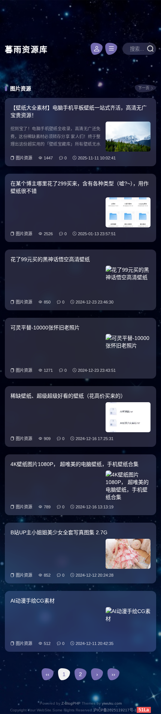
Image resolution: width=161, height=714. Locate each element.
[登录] (97, 49)
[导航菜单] (111, 49)
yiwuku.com (112, 703)
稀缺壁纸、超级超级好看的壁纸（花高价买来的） (68, 396)
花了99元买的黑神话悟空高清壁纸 (50, 259)
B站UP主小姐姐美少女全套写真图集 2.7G (58, 532)
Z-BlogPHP (70, 703)
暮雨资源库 (26, 49)
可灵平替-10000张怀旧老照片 (45, 328)
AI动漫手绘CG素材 (32, 601)
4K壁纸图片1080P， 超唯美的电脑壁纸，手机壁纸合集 (74, 464)
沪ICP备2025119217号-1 (115, 710)
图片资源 (24, 158)
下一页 (143, 88)
